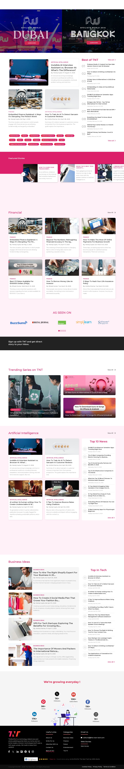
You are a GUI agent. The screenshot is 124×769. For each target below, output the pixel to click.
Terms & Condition (109, 767)
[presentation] (23, 174)
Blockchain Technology (49, 140)
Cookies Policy (87, 767)
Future (12, 140)
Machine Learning (47, 144)
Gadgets (36, 140)
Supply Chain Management (17, 144)
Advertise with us (52, 744)
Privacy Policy (97, 767)
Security (60, 135)
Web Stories (85, 746)
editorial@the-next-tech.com (93, 738)
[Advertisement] (62, 195)
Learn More (32, 43)
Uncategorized (60, 144)
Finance (28, 140)
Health (20, 140)
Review (25, 135)
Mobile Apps (69, 135)
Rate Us (52, 759)
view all (110, 212)
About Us (49, 738)
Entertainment (33, 144)
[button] (59, 331)
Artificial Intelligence (48, 135)
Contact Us (49, 747)
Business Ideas (14, 135)
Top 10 (62, 140)
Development (34, 135)
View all (111, 60)
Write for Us (50, 741)
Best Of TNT (50, 751)
